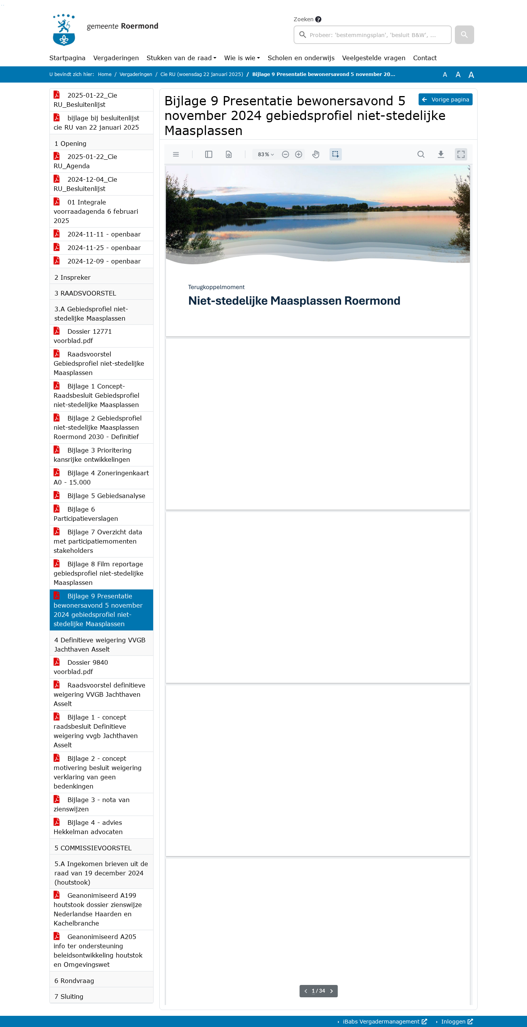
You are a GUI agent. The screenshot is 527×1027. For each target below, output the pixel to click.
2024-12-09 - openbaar (103, 261)
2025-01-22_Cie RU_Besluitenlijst (85, 99)
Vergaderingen (116, 57)
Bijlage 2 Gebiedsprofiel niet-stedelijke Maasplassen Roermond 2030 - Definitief (98, 427)
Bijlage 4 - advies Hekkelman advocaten (88, 827)
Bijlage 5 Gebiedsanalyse (105, 495)
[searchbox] (373, 34)
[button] (464, 34)
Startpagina (67, 57)
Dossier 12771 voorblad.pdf (83, 336)
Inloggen (453, 1021)
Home (104, 74)
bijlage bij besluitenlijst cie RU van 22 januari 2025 (96, 122)
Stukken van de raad (179, 57)
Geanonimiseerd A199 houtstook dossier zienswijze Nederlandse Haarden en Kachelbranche (98, 909)
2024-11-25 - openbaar (103, 247)
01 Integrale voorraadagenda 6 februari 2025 (96, 211)
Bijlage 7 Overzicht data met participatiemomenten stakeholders (98, 541)
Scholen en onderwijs (301, 57)
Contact (425, 57)
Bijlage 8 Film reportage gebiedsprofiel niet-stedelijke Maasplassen (99, 573)
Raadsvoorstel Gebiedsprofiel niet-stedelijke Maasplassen (99, 363)
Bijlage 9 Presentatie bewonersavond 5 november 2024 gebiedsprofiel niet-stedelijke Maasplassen (98, 609)
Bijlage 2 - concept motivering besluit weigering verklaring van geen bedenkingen (98, 772)
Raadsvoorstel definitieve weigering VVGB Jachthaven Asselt (99, 694)
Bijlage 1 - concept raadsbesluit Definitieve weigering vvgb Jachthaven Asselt (96, 730)
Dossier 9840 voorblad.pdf (81, 667)
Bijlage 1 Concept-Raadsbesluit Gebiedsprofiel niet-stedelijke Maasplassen (96, 395)
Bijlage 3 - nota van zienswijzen (92, 804)
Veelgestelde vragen (373, 57)
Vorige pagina (449, 99)
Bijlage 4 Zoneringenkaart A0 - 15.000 (101, 477)
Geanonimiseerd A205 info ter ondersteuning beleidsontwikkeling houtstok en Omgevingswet (98, 950)
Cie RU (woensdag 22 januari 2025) (201, 74)
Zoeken (304, 19)
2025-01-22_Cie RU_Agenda (85, 161)
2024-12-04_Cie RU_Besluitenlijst (85, 184)
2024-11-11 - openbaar (103, 234)
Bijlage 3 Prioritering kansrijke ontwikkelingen (93, 454)
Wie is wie (239, 57)
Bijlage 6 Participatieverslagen (86, 513)
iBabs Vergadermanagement (381, 1021)
